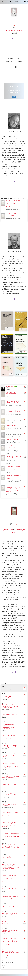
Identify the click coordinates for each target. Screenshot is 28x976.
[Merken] (13, 38)
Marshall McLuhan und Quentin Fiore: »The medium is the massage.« (10, 906)
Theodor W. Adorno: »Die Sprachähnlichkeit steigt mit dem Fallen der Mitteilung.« (10, 706)
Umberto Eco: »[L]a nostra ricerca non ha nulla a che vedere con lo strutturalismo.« (13, 477)
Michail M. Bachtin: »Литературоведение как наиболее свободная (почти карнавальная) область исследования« (9, 726)
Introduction (9, 433)
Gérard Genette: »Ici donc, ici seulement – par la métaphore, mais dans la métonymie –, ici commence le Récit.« (10, 847)
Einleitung (8, 419)
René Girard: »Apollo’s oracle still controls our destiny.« (13, 214)
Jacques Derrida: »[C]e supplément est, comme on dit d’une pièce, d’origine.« (10, 794)
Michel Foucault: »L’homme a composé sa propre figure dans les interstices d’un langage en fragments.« (10, 824)
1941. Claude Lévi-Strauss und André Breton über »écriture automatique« (13, 402)
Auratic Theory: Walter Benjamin (13, 439)
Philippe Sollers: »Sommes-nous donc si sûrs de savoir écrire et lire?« (10, 914)
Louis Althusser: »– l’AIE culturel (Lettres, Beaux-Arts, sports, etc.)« (9, 715)
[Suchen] (2, 2)
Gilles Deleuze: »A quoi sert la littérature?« (13, 467)
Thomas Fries (9, 30)
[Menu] (0, 2)
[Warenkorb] (27, 2)
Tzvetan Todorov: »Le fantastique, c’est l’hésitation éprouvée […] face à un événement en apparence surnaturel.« (10, 953)
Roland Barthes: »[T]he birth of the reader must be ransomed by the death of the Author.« (13, 447)
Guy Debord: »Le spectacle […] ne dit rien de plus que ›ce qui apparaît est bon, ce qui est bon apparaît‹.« (10, 776)
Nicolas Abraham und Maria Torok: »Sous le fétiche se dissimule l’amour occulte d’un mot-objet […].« (10, 696)
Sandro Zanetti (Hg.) (19, 529)
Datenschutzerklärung (19, 974)
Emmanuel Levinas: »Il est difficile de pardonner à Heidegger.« (10, 897)
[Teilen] (15, 38)
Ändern (14, 96)
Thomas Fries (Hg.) (8, 529)
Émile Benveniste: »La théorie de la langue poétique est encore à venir (13, 457)
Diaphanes (14, 1)
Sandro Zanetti (18, 30)
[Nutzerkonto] (24, 2)
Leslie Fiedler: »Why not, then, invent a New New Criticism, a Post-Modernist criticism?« (10, 814)
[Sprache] (25, 2)
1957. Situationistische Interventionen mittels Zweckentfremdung (11, 393)
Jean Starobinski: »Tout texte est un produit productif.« (10, 931)
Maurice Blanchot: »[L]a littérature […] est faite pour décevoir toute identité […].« (10, 755)
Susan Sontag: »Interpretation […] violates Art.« (10, 922)
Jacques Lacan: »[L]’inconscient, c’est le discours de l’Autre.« (10, 889)
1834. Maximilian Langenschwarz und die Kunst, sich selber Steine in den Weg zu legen (13, 411)
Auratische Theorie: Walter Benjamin (12, 426)
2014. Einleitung (9, 386)
